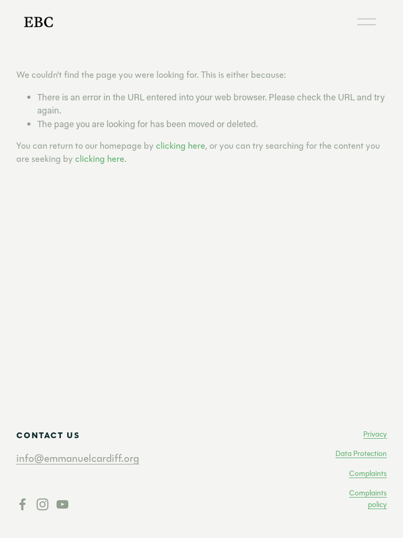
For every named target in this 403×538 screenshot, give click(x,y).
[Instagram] (42, 504)
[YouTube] (62, 504)
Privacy (375, 434)
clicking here (180, 145)
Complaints (368, 473)
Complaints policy (368, 499)
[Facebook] (22, 504)
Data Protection (361, 453)
